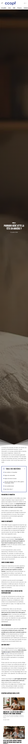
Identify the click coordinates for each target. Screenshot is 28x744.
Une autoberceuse (9, 486)
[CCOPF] (10, 3)
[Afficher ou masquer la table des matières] (23, 469)
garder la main (6, 651)
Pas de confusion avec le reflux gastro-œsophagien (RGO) (14, 482)
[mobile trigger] (2, 3)
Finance (7, 727)
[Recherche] (22, 3)
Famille (14, 223)
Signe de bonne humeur (11, 478)
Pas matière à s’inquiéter (11, 472)
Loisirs (6, 698)
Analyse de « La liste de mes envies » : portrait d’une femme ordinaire (13, 713)
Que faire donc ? (9, 489)
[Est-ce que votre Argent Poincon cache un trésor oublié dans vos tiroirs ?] (14, 732)
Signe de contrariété (10, 475)
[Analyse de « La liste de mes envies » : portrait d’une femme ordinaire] (14, 703)
